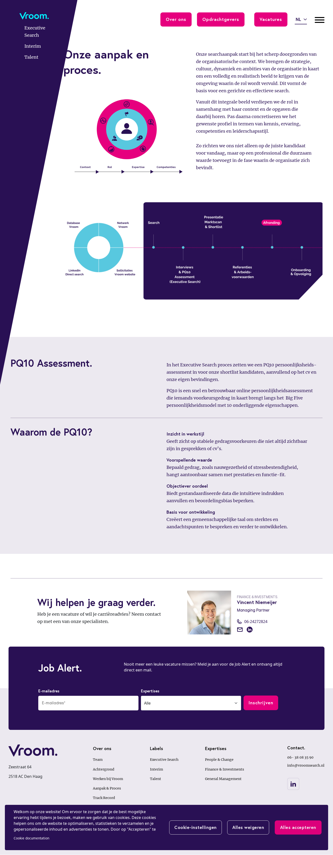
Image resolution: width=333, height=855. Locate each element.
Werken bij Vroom (108, 779)
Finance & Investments (224, 769)
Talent (155, 779)
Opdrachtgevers (220, 19)
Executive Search (164, 759)
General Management (223, 779)
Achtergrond (103, 769)
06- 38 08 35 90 (300, 757)
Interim (156, 769)
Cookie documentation (31, 838)
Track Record (104, 798)
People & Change (219, 759)
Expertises (150, 690)
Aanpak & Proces (107, 788)
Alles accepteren (298, 827)
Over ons (176, 19)
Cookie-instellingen (195, 827)
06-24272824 (255, 621)
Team (98, 759)
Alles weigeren (248, 827)
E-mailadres (48, 690)
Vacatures (271, 19)
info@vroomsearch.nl (305, 765)
